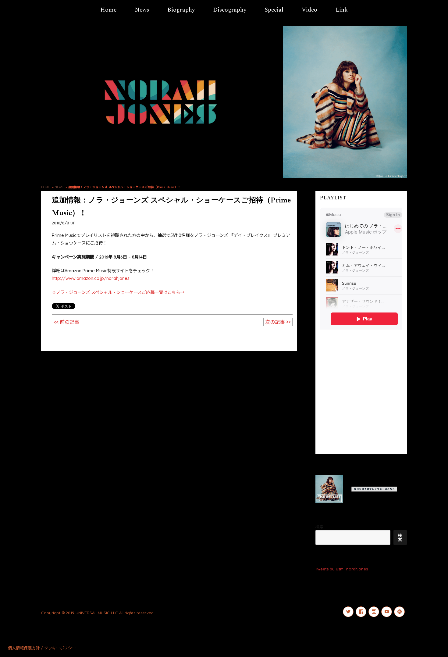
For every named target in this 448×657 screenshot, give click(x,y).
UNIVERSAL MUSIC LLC (97, 612)
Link (342, 9)
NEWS (59, 187)
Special (274, 9)
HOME (45, 187)
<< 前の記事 (66, 322)
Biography (181, 9)
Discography (229, 9)
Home (108, 9)
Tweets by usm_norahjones (341, 568)
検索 (319, 526)
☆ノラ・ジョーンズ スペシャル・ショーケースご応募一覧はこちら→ (118, 292)
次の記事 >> (278, 322)
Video (309, 9)
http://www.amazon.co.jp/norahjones (91, 278)
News (142, 9)
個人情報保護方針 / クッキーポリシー (42, 647)
